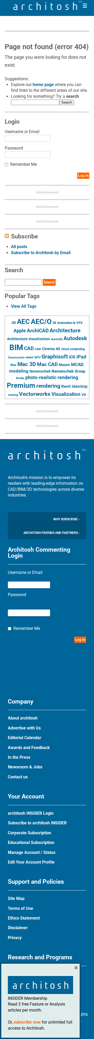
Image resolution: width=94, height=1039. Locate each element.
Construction (16, 357)
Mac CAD (47, 364)
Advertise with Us (24, 728)
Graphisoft (55, 356)
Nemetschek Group (68, 371)
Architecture (65, 330)
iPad (81, 357)
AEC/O (41, 321)
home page (43, 84)
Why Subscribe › (66, 519)
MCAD (77, 364)
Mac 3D (26, 364)
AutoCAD (56, 339)
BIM (16, 347)
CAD (29, 348)
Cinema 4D (51, 349)
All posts (19, 246)
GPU (37, 357)
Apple (20, 331)
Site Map (16, 898)
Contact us (18, 776)
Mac (13, 365)
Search (66, 102)
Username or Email (22, 131)
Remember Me (23, 164)
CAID (38, 349)
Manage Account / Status (31, 852)
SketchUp (79, 386)
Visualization (65, 394)
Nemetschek (40, 371)
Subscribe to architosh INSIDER (37, 822)
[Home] (48, 8)
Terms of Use (20, 908)
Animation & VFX (70, 323)
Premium (21, 385)
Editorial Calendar (24, 737)
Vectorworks (34, 394)
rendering (48, 386)
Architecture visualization (28, 339)
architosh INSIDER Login (31, 813)
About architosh (23, 718)
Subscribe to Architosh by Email (40, 252)
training (13, 395)
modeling (18, 371)
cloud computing (73, 349)
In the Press (19, 757)
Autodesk (75, 338)
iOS (72, 357)
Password (14, 148)
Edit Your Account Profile (31, 862)
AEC (23, 322)
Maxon (64, 365)
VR (83, 395)
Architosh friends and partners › (52, 533)
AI (54, 323)
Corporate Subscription (29, 832)
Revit (65, 386)
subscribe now (27, 1022)
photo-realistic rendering (51, 377)
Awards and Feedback (29, 747)
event (29, 357)
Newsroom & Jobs (25, 766)
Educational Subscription (31, 842)
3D (13, 323)
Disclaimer (18, 927)
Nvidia (20, 378)
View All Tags (23, 306)
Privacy (15, 937)
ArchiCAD (38, 331)
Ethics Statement (24, 918)
